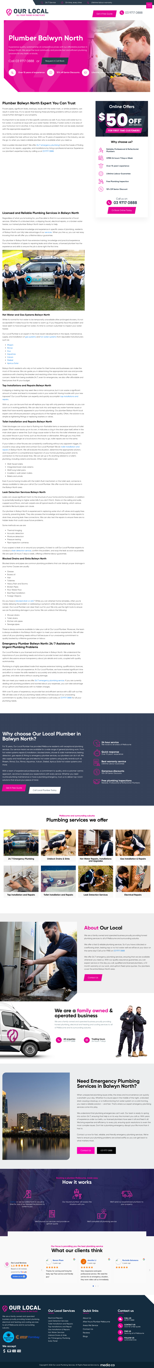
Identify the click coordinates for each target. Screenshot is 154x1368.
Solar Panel (53, 1341)
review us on (17, 1276)
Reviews (86, 1333)
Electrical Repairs (55, 1318)
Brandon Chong (59, 1260)
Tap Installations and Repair (60, 1327)
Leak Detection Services (58, 1321)
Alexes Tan (91, 1260)
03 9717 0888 (24, 61)
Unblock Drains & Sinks (57, 1335)
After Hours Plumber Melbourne (96, 1322)
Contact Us (88, 1329)
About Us (87, 1318)
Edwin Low (126, 1260)
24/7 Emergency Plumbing (59, 1338)
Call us (13, 1202)
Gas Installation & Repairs (59, 1329)
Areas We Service (90, 1325)
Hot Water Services (56, 1332)
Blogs (85, 1336)
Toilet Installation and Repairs (60, 1324)
